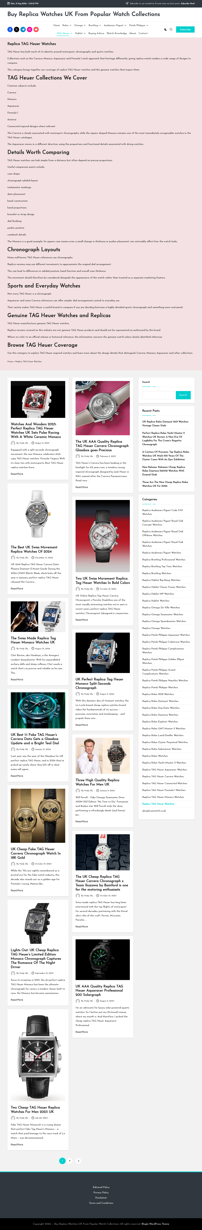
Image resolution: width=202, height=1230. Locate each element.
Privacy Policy (101, 1192)
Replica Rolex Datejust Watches (160, 701)
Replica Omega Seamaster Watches (162, 614)
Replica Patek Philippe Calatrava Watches (166, 642)
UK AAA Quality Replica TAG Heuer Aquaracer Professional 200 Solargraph (99, 991)
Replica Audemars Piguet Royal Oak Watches (162, 544)
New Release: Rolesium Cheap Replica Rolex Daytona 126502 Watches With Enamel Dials (163, 471)
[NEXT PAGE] (78, 1161)
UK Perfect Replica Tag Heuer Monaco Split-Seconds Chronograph (99, 684)
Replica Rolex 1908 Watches (158, 694)
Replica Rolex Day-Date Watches (161, 708)
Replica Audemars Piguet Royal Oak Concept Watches (162, 523)
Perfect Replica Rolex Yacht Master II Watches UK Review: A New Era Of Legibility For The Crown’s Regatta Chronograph (163, 439)
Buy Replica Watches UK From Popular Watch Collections (83, 14)
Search (146, 382)
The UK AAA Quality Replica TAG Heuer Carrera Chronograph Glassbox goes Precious (102, 446)
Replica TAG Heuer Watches (158, 804)
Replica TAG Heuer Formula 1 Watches (163, 790)
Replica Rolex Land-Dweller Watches (162, 735)
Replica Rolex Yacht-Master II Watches (164, 763)
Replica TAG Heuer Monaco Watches (163, 797)
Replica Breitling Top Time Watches (162, 566)
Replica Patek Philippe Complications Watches (163, 651)
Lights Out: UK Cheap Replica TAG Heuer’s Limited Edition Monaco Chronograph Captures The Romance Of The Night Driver (36, 958)
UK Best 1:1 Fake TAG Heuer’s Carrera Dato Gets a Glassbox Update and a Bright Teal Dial (35, 739)
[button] (185, 29)
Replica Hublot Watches (155, 601)
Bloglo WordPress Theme (155, 1224)
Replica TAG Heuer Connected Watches (164, 783)
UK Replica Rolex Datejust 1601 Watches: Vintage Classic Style (165, 424)
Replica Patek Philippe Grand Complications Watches (158, 672)
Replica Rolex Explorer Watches (160, 721)
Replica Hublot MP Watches (158, 594)
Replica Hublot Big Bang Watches (161, 580)
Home (10, 362)
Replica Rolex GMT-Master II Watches (163, 728)
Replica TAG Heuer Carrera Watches (163, 776)
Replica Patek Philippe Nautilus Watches (165, 680)
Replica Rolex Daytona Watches (160, 715)
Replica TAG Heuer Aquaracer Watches (164, 770)
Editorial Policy (101, 1187)
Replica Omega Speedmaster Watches (164, 621)
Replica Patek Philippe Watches (160, 687)
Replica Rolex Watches (155, 756)
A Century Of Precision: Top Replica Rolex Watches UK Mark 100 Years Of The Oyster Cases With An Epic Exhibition (165, 456)
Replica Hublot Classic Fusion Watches (164, 587)
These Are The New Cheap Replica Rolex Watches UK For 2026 (165, 484)
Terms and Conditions (101, 1203)
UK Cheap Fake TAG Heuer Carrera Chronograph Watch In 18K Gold (36, 854)
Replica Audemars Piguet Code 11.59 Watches (162, 512)
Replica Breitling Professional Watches (163, 559)
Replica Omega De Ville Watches (161, 607)
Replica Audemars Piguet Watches (161, 553)
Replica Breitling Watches (156, 573)
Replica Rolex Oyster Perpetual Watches (165, 742)
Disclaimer (101, 1198)
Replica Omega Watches (156, 628)
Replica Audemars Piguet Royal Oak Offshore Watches (162, 533)
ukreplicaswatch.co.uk (154, 811)
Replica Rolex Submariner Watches (161, 749)
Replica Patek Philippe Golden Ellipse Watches (163, 661)
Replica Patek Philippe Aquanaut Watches (166, 635)
